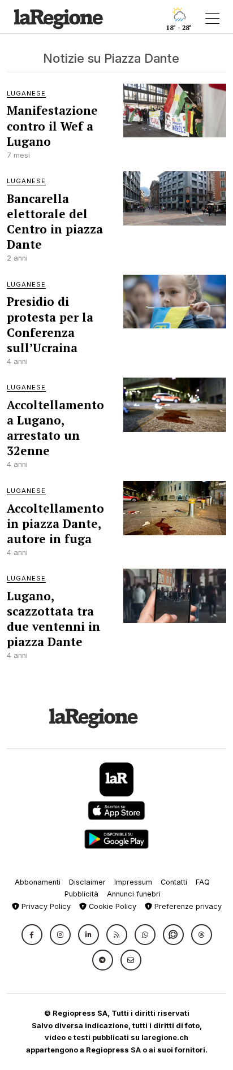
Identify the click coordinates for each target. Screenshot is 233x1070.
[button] (31, 934)
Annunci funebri (134, 894)
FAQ (203, 882)
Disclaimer (87, 882)
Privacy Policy (45, 906)
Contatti (174, 882)
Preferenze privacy (187, 906)
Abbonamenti (38, 882)
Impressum (133, 882)
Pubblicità (81, 894)
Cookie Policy (111, 906)
